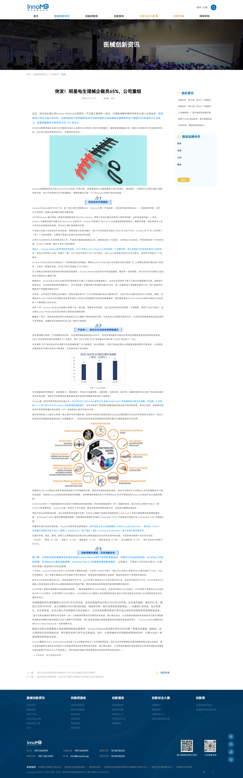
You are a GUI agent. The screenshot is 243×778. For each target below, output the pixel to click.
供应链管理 (117, 705)
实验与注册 (117, 709)
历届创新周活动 (204, 705)
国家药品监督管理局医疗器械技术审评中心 (126, 767)
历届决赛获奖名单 (161, 718)
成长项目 (75, 718)
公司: (179, 157)
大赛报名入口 (158, 714)
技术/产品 (32, 714)
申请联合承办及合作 (206, 709)
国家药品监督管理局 (75, 767)
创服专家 (75, 723)
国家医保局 (94, 767)
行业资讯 (54, 74)
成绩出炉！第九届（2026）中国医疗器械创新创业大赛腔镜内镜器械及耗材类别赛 (196, 106)
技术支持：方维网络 (132, 772)
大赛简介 (156, 705)
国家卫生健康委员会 (162, 767)
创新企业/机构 (34, 718)
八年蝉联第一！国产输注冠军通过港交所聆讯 (196, 112)
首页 (29, 74)
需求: (179, 165)
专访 (29, 728)
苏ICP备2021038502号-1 (99, 772)
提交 (183, 180)
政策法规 (31, 709)
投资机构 (75, 728)
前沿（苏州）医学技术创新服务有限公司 (68, 772)
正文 (64, 74)
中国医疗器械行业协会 (49, 767)
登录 (199, 7)
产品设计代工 (119, 718)
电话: (179, 150)
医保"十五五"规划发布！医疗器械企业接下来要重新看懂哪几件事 (196, 119)
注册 (205, 7)
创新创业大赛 (33, 723)
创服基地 (116, 723)
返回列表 (165, 672)
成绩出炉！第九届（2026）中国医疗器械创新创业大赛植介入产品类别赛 (196, 100)
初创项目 (75, 714)
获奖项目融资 (78, 705)
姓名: (179, 143)
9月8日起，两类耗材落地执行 (191, 125)
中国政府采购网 (184, 767)
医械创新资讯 (40, 74)
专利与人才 (117, 714)
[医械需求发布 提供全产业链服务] (231, 752)
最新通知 (156, 709)
